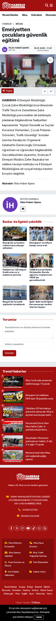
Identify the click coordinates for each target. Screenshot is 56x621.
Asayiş (22, 587)
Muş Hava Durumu (36, 545)
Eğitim (47, 587)
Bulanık (38, 587)
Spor (31, 594)
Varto (49, 594)
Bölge (19, 24)
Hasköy (26, 590)
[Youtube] (28, 528)
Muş (24, 15)
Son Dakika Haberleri (12, 573)
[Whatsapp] (39, 528)
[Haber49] (13, 5)
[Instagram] (22, 528)
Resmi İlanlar (10, 15)
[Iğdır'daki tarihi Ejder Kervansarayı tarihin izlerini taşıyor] (41, 292)
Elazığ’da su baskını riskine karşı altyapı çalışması (13, 245)
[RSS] (44, 528)
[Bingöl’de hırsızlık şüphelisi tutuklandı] (15, 292)
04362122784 (30, 510)
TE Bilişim (35, 602)
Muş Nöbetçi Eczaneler (13, 545)
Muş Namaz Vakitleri (13, 554)
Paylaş (9, 91)
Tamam (39, 617)
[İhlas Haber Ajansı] (10, 204)
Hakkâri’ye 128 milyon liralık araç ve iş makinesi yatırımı (14, 272)
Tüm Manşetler (40, 562)
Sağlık (24, 594)
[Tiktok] (33, 528)
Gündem (36, 15)
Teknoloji (40, 594)
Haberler (7, 24)
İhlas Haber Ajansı (30, 202)
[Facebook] (11, 528)
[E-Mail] (22, 209)
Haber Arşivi (39, 572)
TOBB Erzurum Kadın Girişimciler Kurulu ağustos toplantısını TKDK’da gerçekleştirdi (40, 275)
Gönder (9, 353)
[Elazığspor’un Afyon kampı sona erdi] (41, 233)
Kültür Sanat (46, 590)
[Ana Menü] (51, 5)
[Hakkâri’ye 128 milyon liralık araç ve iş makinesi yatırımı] (15, 260)
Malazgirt (9, 594)
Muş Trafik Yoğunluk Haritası (38, 554)
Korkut (35, 590)
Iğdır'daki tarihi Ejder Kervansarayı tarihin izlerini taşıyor (41, 304)
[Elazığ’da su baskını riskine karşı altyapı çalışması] (15, 233)
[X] (16, 528)
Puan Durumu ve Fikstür (15, 564)
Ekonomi (6, 590)
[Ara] (46, 5)
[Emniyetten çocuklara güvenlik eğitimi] (28, 70)
